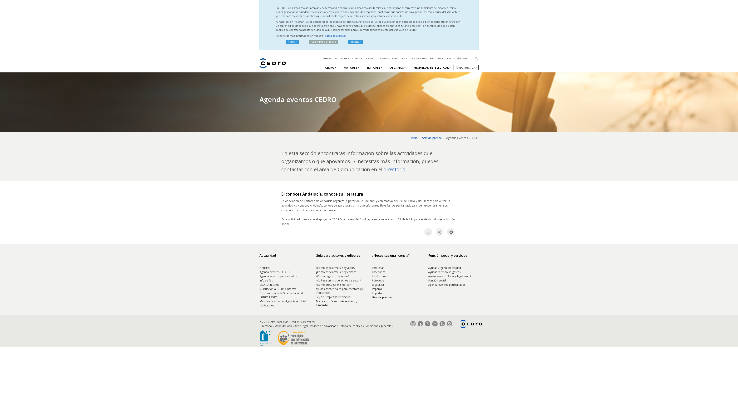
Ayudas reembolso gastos (444, 272)
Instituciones (380, 276)
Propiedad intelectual (431, 67)
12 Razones (266, 305)
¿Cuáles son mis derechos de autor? (338, 280)
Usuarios (397, 67)
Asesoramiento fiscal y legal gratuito (451, 276)
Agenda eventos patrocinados (278, 276)
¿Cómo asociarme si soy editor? (336, 272)
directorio (394, 169)
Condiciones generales (379, 326)
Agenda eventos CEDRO (274, 272)
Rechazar (356, 41)
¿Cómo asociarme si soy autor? (335, 268)
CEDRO (329, 67)
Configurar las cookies (323, 41)
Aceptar (292, 41)
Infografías (266, 280)
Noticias (264, 268)
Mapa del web (283, 326)
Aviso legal (301, 326)
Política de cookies (334, 35)
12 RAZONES (383, 58)
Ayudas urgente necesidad (444, 268)
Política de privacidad (323, 326)
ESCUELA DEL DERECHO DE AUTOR (358, 58)
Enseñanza (378, 272)
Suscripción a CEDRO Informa (278, 289)
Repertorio (378, 293)
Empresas (378, 268)
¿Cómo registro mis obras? (332, 276)
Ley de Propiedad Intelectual (333, 297)
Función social (437, 280)
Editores (373, 67)
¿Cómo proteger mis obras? (333, 284)
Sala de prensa (419, 58)
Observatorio (330, 58)
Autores (350, 67)
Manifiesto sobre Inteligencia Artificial (282, 301)
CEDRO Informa (269, 284)
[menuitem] (329, 67)
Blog (433, 58)
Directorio (444, 58)
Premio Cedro (400, 58)
